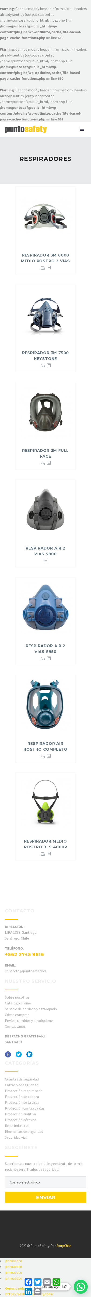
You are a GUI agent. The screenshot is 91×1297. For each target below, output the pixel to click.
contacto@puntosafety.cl (25, 971)
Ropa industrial (17, 1125)
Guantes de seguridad (22, 1079)
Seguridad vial (16, 1137)
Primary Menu (82, 129)
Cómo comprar (17, 1014)
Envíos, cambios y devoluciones (29, 1020)
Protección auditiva (20, 1114)
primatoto (13, 1260)
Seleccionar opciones (43, 268)
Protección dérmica (20, 1119)
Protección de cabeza (22, 1096)
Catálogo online (18, 1003)
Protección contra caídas (25, 1108)
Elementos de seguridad (24, 1131)
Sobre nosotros (17, 997)
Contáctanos (15, 1026)
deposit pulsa (16, 1288)
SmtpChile (63, 1246)
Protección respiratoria (23, 1090)
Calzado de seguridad (21, 1085)
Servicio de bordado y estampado (31, 1009)
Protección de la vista (22, 1102)
